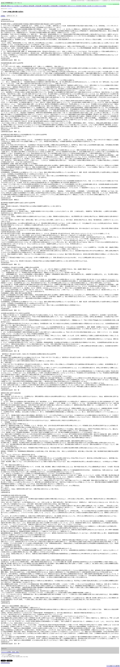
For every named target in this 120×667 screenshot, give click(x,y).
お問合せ (25, 6)
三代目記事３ (63, 6)
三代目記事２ (54, 6)
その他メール (18, 6)
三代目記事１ (46, 6)
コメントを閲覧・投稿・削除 (10, 652)
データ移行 (95, 6)
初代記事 (31, 6)
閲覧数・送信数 (86, 6)
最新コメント (72, 6)
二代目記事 (38, 6)
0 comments (10, 8)
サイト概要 (102, 6)
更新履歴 (78, 6)
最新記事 (3, 6)
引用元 (3, 15)
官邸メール (10, 6)
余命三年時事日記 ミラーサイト (11, 3)
